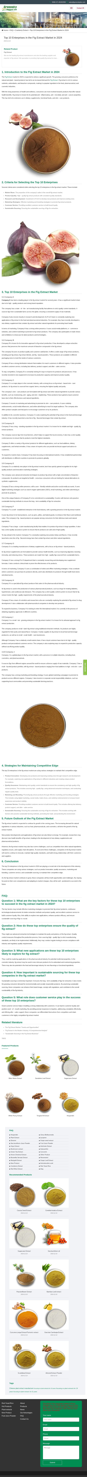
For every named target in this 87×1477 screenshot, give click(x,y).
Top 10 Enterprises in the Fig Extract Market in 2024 (49, 30)
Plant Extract (14, 1137)
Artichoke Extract (45, 1146)
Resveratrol (43, 1157)
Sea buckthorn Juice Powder (19, 1143)
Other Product (44, 1154)
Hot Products (6, 1406)
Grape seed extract (46, 1140)
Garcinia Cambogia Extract (53, 1332)
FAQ (11, 30)
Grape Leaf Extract (46, 1160)
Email (45, 1425)
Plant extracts (7, 1409)
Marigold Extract (15, 1160)
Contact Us (24, 1419)
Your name (47, 1415)
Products (23, 1406)
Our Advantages (26, 1413)
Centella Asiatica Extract (53, 1210)
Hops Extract (14, 1146)
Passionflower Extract (24, 1291)
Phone (45, 1434)
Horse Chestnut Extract (17, 1154)
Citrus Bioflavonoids (46, 1135)
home (6, 30)
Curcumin (43, 1152)
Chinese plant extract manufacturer (21, 1388)
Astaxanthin (43, 1149)
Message (46, 1443)
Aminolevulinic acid (46, 1163)
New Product (14, 1163)
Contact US (80, 8)
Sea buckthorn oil (54, 1251)
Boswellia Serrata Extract (18, 1157)
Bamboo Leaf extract (54, 1291)
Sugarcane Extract (24, 1251)
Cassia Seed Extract (24, 1210)
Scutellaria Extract (24, 1373)
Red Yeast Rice (45, 1166)
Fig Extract (34, 72)
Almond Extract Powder (54, 1373)
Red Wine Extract (15, 1169)
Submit (52, 1462)
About (22, 1403)
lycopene (42, 1137)
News (22, 1409)
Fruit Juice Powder (46, 1143)
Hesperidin (13, 1135)
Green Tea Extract (16, 1152)
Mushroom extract (16, 1149)
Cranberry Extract (21, 30)
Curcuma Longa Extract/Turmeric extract (24, 1332)
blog (41, 1169)
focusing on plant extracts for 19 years (45, 1388)
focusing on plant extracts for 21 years (25, 1391)
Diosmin (12, 1140)
